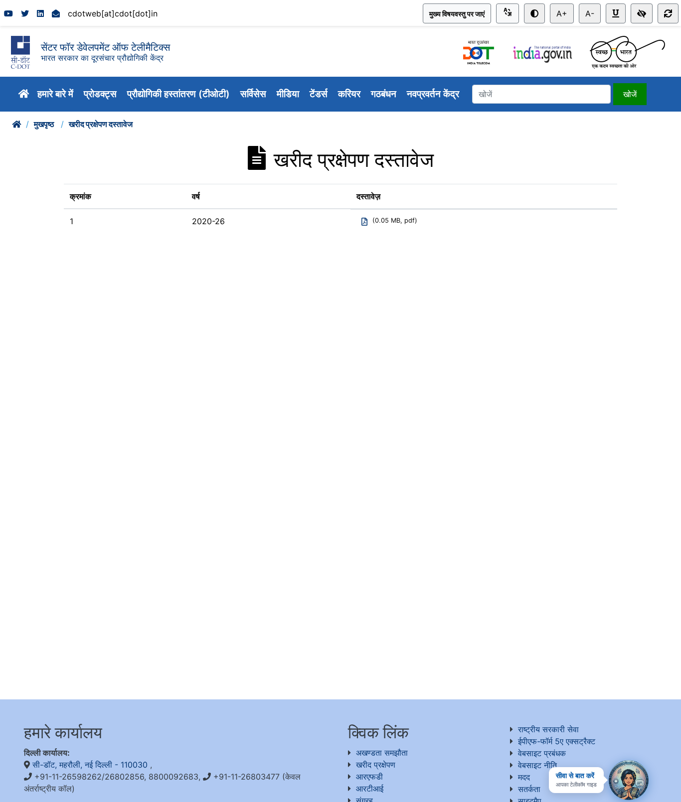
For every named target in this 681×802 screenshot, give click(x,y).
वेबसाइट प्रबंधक (542, 753)
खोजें (630, 94)
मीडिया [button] (289, 94)
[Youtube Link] (8, 13)
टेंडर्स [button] (320, 94)
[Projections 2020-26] (364, 224)
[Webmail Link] (56, 13)
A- (589, 13)
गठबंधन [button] (385, 94)
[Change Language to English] (507, 13)
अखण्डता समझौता (382, 753)
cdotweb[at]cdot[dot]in (113, 13)
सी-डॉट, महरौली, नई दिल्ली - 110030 (91, 765)
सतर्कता (529, 789)
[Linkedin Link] (40, 13)
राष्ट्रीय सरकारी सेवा (548, 729)
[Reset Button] (668, 13)
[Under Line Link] (616, 13)
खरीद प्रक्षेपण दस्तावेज (101, 124)
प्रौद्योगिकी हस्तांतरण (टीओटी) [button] (179, 94)
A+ (561, 13)
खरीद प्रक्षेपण (375, 765)
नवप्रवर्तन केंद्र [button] (434, 94)
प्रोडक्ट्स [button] (101, 94)
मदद (524, 777)
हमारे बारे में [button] (56, 94)
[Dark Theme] (534, 13)
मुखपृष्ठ (45, 124)
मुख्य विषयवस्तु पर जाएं (457, 13)
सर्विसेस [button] (254, 94)
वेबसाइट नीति (537, 765)
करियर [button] (350, 94)
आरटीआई (369, 789)
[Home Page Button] (23, 94)
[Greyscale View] (642, 13)
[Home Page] (16, 124)
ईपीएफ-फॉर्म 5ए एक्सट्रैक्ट (556, 741)
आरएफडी (369, 777)
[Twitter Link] (25, 13)
